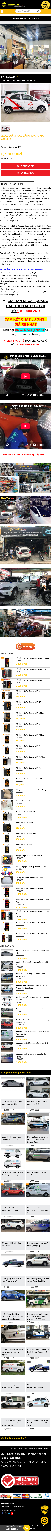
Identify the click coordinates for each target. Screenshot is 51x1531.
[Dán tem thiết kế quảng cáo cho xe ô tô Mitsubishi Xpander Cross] (38, 1123)
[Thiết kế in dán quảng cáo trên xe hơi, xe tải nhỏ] (13, 1368)
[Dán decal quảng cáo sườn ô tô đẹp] (7, 1013)
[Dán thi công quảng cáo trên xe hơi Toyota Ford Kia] (38, 1261)
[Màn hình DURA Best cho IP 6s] (7, 772)
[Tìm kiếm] (38, 11)
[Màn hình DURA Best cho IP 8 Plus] (7, 717)
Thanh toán (36, 1526)
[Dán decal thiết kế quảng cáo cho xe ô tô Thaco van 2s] (7, 1035)
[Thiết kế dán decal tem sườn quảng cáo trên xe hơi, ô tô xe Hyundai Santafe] (13, 1295)
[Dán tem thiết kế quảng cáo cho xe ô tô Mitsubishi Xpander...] (7, 989)
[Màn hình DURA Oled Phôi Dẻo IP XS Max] (7, 662)
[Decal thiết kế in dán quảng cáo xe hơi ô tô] (7, 966)
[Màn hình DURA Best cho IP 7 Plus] (7, 739)
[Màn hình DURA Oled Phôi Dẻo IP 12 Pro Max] (7, 903)
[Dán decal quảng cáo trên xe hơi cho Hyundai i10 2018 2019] (38, 1402)
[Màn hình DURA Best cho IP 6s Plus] (7, 761)
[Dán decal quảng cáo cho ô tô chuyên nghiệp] (7, 1058)
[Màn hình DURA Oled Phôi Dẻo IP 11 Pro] (7, 938)
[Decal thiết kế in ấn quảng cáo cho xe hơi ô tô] (7, 954)
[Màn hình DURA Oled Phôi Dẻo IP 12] (7, 892)
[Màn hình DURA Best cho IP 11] (7, 695)
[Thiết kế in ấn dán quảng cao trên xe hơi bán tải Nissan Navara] (13, 1402)
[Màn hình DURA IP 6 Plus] (7, 838)
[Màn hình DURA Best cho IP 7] (7, 750)
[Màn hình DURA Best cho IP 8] (7, 728)
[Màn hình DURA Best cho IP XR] (7, 706)
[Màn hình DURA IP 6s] (7, 827)
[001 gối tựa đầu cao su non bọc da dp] (7, 794)
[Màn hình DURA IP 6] (7, 848)
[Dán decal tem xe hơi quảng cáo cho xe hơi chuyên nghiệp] (13, 1334)
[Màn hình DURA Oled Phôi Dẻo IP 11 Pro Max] (7, 915)
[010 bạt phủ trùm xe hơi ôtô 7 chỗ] (7, 881)
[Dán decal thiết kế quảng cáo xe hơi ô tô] (7, 1047)
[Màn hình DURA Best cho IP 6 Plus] (7, 783)
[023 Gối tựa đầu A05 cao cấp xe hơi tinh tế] (7, 805)
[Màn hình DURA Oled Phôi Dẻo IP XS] (7, 673)
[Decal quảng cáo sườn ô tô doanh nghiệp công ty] (7, 1001)
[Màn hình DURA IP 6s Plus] (7, 816)
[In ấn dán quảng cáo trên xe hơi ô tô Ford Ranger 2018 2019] (38, 1332)
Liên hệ (32, 1528)
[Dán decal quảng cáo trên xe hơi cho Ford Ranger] (38, 1367)
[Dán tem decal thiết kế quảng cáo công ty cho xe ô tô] (7, 1024)
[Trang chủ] (15, 5)
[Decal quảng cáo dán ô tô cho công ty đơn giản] (13, 1261)
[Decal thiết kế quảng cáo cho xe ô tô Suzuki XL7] (7, 978)
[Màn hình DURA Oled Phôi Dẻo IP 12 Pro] (7, 927)
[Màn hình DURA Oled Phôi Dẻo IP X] (7, 684)
